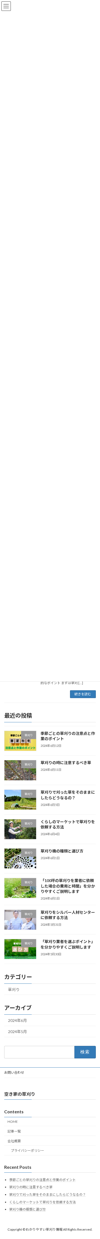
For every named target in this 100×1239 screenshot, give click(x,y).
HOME (13, 1121)
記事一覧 (14, 1131)
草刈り (14, 989)
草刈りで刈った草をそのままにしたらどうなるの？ (47, 1194)
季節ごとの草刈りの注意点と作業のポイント (42, 1180)
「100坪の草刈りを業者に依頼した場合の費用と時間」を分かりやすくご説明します (68, 886)
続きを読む (82, 694)
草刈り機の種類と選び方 (62, 851)
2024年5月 (17, 1031)
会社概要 (14, 1141)
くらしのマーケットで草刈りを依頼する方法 (42, 1202)
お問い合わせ (14, 1072)
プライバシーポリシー (27, 1150)
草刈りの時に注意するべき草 (66, 763)
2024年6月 (17, 1020)
